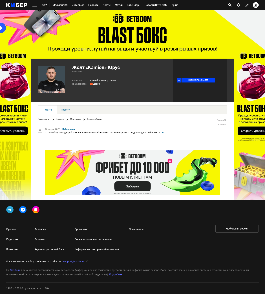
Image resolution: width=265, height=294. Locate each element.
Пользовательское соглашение (93, 239)
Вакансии (40, 229)
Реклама (39, 239)
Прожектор (81, 229)
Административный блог (49, 249)
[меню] (34, 5)
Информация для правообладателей (96, 249)
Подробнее (115, 274)
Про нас (11, 229)
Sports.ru (15, 270)
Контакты (12, 249)
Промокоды (136, 229)
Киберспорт (68, 129)
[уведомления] (238, 5)
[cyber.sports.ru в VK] (23, 210)
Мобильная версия (237, 228)
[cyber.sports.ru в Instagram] (36, 210)
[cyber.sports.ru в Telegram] (10, 210)
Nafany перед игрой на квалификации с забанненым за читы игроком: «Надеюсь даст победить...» (105, 132)
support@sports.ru (74, 261)
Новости (65, 109)
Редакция (12, 239)
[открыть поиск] (230, 5)
